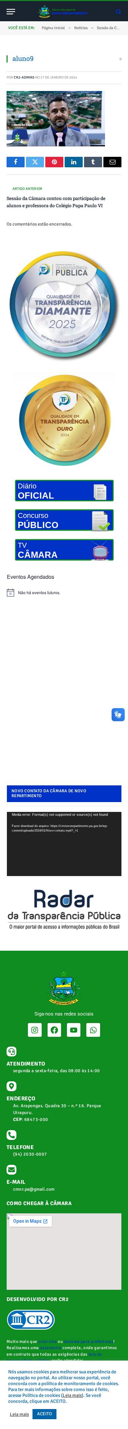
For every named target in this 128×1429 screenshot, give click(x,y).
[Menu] (11, 11)
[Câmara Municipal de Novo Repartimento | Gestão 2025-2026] (64, 11)
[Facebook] (54, 1029)
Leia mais (72, 1395)
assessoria (50, 1347)
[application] (64, 844)
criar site (47, 1341)
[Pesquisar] (118, 11)
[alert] (64, 592)
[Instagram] (34, 1029)
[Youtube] (73, 1029)
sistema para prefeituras (89, 1341)
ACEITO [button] (44, 1414)
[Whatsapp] (93, 1029)
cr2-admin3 (24, 77)
